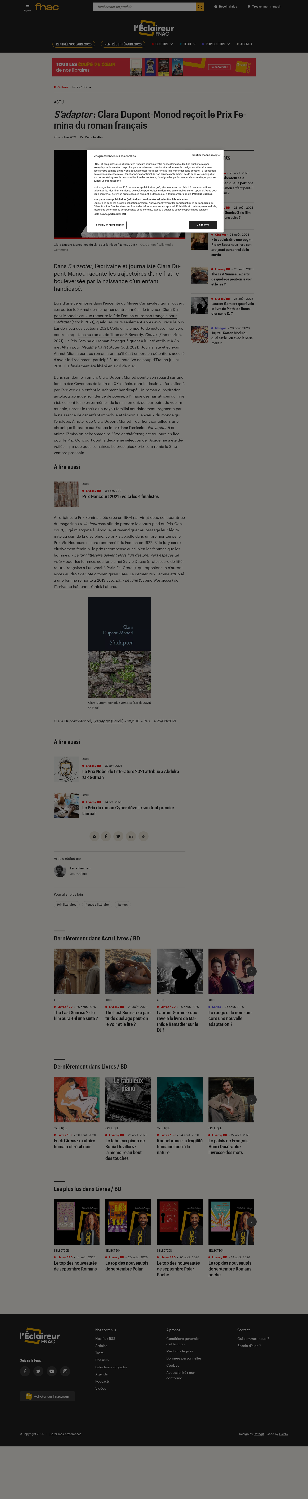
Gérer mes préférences (110, 225)
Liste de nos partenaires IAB (110, 214)
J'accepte (203, 225)
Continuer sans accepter (206, 155)
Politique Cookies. (202, 193)
